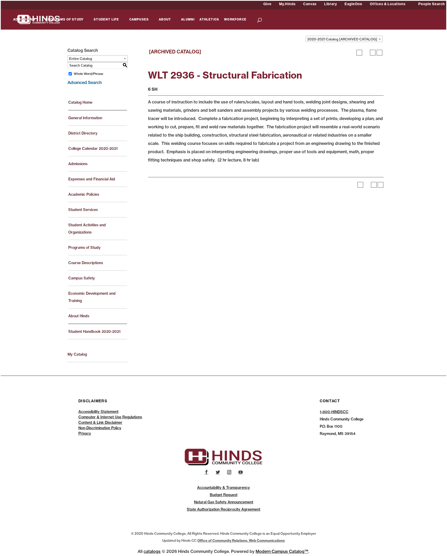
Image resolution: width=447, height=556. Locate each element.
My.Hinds (287, 4)
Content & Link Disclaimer (100, 422)
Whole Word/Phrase (88, 74)
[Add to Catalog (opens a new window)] (359, 52)
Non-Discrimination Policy (99, 428)
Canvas (310, 4)
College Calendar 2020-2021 (93, 148)
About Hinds (78, 316)
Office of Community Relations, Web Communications (241, 540)
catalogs (152, 551)
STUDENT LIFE (106, 19)
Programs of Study (84, 247)
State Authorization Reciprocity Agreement (223, 509)
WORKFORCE (235, 19)
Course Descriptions (85, 263)
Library (330, 4)
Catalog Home (80, 102)
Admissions (77, 163)
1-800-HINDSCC (334, 412)
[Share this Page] (366, 52)
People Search (431, 4)
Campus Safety (81, 278)
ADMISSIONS (24, 19)
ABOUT (165, 19)
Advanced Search (85, 82)
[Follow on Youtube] (240, 472)
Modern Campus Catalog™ (282, 551)
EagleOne (353, 4)
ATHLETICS (209, 19)
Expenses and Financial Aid (91, 179)
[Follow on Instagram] (229, 472)
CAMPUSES (139, 19)
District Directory (83, 133)
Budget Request (223, 494)
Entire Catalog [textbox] (80, 59)
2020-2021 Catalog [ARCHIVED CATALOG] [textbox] (342, 39)
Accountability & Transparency (223, 487)
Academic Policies (83, 194)
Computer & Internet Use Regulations (110, 417)
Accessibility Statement (98, 411)
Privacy (84, 433)
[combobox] (344, 39)
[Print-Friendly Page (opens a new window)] (373, 52)
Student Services (83, 209)
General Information (85, 118)
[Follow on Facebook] (206, 472)
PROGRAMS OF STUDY (65, 19)
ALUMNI (188, 19)
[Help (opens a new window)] (379, 52)
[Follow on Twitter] (218, 472)
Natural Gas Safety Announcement (223, 502)
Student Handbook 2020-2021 (94, 331)
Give (267, 4)
